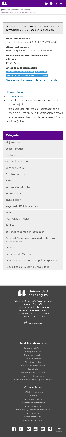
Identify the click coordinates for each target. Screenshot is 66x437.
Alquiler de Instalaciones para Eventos (33, 380)
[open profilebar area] (46, 3)
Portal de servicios (33, 355)
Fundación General (33, 399)
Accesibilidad (33, 413)
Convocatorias (11, 10)
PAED (8, 212)
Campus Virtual (33, 351)
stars (33, 333)
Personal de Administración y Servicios (22, 75)
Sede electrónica (33, 358)
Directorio (33, 369)
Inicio (2, 10)
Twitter (22, 428)
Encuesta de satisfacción (33, 403)
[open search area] (56, 3)
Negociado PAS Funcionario (22, 206)
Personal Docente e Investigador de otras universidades (30, 240)
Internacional (13, 193)
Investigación (40, 72)
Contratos (11, 155)
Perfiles (9, 225)
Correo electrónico (33, 348)
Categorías (12, 135)
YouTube (36, 428)
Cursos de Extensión (17, 161)
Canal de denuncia (33, 420)
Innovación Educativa (18, 187)
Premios (10, 247)
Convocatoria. (15, 92)
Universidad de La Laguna (5, 3)
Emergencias (34, 323)
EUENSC (10, 180)
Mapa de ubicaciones (33, 376)
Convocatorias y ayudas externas (20, 72)
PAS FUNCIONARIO (17, 219)
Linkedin (44, 428)
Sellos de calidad (33, 406)
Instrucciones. (15, 96)
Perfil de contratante (33, 392)
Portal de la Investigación (33, 365)
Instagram (29, 428)
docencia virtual (14, 168)
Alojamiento (12, 142)
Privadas (43, 75)
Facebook (15, 428)
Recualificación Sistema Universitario (27, 266)
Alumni (33, 396)
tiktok (51, 428)
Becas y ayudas (14, 148)
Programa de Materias (18, 254)
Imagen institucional (33, 417)
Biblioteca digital (33, 362)
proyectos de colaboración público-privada (31, 260)
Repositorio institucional (33, 373)
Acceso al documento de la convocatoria (32, 80)
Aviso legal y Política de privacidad (33, 410)
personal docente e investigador (24, 231)
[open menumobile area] (61, 3)
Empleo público (15, 174)
